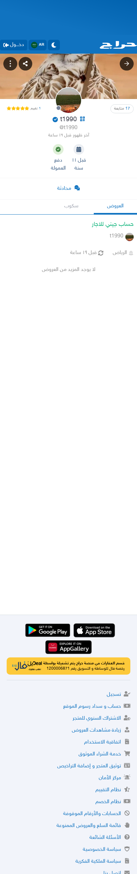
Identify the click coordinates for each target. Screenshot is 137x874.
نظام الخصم (108, 802)
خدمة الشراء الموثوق (99, 754)
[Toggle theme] (54, 45)
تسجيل (114, 695)
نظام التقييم (108, 790)
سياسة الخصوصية (102, 850)
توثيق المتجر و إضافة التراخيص (89, 766)
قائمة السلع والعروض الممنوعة (89, 826)
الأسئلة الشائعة (105, 838)
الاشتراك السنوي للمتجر (96, 718)
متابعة (122, 108)
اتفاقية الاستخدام (102, 742)
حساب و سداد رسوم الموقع (92, 706)
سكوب (71, 206)
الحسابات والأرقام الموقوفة (92, 814)
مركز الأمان (110, 778)
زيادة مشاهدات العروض (96, 730)
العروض (115, 206)
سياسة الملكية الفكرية (98, 861)
